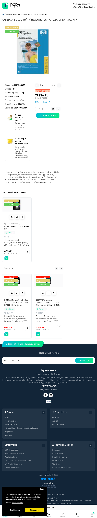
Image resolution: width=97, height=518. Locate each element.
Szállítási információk (14, 453)
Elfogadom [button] (34, 510)
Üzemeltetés (57, 460)
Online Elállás (58, 424)
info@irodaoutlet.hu (85, 7)
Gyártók (55, 417)
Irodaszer (56, 450)
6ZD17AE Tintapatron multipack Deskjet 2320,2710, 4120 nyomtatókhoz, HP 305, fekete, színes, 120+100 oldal (48, 302)
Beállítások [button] (15, 510)
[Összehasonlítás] (17, 217)
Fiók (7, 417)
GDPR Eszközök (12, 450)
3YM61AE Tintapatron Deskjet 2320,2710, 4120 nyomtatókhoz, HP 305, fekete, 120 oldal (17, 302)
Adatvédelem (11, 457)
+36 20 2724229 (82, 4)
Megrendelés (10, 421)
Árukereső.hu (48, 483)
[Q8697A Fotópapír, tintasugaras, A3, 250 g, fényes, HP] (32, 51)
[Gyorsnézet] (11, 217)
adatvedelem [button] (17, 503)
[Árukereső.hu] (48, 478)
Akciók (55, 421)
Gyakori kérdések (12, 468)
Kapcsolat (9, 431)
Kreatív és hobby (59, 457)
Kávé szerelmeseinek (61, 468)
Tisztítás (55, 464)
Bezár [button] (42, 489)
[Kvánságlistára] (22, 217)
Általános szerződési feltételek (18, 460)
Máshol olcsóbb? (42, 102)
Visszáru (8, 435)
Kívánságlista (11, 424)
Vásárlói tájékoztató (13, 464)
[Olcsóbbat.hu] (48, 486)
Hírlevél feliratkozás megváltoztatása (21, 428)
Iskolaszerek (57, 453)
